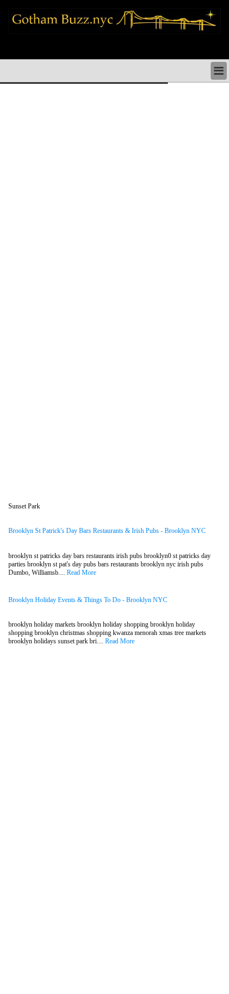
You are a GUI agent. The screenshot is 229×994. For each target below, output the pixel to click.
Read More (81, 572)
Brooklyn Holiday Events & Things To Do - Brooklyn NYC (87, 600)
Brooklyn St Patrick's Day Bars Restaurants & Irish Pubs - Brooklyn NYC (107, 531)
